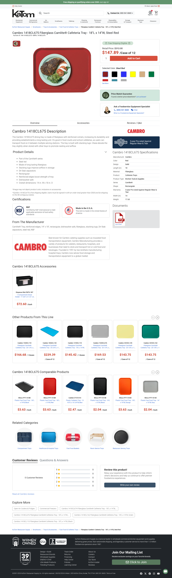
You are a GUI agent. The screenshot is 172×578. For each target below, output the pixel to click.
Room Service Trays (97, 448)
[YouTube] (158, 573)
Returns (67, 554)
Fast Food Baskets (73, 448)
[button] (150, 13)
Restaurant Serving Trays (121, 448)
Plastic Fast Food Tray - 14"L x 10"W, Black (100, 401)
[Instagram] (154, 573)
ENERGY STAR (45, 560)
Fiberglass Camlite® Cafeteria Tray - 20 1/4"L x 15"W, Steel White (100, 347)
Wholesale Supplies (47, 557)
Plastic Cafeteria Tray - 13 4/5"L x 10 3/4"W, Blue (75, 401)
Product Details (23, 152)
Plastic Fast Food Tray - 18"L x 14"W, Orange (125, 401)
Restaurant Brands (47, 554)
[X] (145, 573)
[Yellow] (133, 74)
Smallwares (58, 21)
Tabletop (71, 21)
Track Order (68, 552)
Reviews (91, 565)
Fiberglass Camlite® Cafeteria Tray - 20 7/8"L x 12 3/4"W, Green (150, 347)
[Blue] (124, 74)
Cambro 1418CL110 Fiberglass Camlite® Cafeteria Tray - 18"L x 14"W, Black (43, 521)
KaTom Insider (94, 562)
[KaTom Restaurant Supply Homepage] (23, 13)
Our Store (92, 560)
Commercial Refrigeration (33, 21)
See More (105, 83)
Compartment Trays (24, 448)
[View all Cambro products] (136, 131)
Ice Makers (46, 21)
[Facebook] (141, 573)
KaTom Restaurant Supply (21, 27)
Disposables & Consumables (112, 21)
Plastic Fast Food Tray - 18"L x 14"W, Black (24, 401)
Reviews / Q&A (134, 123)
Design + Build (45, 552)
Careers (91, 554)
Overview (35, 123)
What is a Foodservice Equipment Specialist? (129, 113)
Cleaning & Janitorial (84, 21)
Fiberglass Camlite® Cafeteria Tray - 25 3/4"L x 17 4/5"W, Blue (50, 347)
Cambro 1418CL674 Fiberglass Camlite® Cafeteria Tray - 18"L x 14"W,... (89, 509)
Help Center (18, 6)
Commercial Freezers (48, 509)
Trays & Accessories (50, 27)
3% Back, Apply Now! (151, 6)
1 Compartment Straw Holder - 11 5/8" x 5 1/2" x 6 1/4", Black (24, 297)
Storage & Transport (127, 21)
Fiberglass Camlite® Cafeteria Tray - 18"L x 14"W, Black (74, 347)
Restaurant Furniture (97, 21)
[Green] (151, 74)
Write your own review (130, 485)
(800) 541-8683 (122, 110)
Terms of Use (111, 573)
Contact (91, 557)
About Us (92, 552)
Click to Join (138, 562)
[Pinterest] (150, 573)
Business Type (141, 21)
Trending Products (47, 565)
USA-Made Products (48, 562)
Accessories (83, 123)
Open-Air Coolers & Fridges (24, 509)
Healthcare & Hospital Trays (48, 448)
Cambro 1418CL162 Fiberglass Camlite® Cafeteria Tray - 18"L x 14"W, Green (103, 515)
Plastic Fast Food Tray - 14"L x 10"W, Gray (150, 401)
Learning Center (70, 565)
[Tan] (142, 74)
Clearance (153, 21)
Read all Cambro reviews (23, 494)
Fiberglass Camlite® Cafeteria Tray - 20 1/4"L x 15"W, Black (24, 347)
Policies (67, 562)
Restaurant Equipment (19, 21)
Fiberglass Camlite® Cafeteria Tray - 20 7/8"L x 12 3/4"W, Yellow (125, 347)
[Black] (114, 74)
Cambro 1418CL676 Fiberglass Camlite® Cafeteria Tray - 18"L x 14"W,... (41, 515)
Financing (68, 557)
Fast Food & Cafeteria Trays (68, 27)
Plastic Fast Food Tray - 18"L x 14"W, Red (49, 401)
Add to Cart (133, 58)
